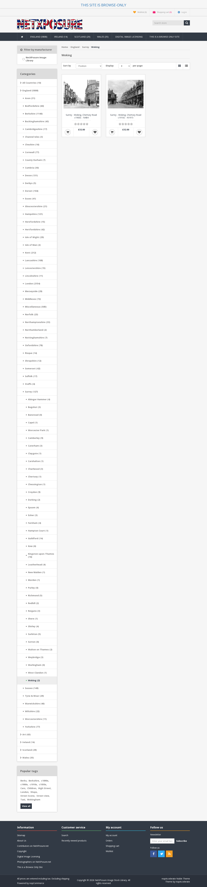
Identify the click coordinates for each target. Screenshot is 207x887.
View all (26, 806)
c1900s (24, 784)
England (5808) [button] (38, 36)
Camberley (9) (35, 438)
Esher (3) (33, 515)
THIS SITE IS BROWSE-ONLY (103, 4)
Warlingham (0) (36, 665)
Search (65, 835)
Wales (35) (28, 757)
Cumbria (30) (32, 167)
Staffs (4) (30, 383)
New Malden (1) (36, 572)
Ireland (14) (28, 742)
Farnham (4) (34, 522)
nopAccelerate (183, 881)
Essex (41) (30, 198)
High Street (44, 788)
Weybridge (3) (35, 657)
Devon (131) (31, 175)
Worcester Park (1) (38, 430)
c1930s (43, 784)
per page (138, 65)
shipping (65, 878)
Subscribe (181, 840)
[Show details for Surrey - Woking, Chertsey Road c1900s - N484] (81, 94)
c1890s (45, 780)
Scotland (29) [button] (82, 36)
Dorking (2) (34, 499)
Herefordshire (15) (35, 221)
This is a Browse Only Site (164, 36)
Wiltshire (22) (32, 711)
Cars (23, 788)
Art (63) (26, 734)
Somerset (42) (32, 368)
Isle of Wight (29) (34, 237)
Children (32, 788)
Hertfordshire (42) (35, 229)
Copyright (22, 851)
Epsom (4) (33, 507)
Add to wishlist (95, 132)
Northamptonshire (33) (37, 322)
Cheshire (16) (32, 144)
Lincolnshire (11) (34, 275)
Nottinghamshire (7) (36, 337)
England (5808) (30, 90)
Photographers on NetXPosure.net (34, 861)
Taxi (23, 799)
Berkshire (34, 780)
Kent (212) (30, 252)
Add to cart (68, 132)
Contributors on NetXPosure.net (33, 845)
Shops (34, 792)
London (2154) (32, 283)
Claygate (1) (34, 453)
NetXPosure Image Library (36, 59)
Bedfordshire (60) (34, 105)
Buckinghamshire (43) (37, 121)
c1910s (34, 784)
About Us (21, 840)
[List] (186, 66)
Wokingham (33, 799)
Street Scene (27, 795)
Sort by (67, 65)
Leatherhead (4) (37, 564)
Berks (23, 780)
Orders (109, 840)
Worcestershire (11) (36, 719)
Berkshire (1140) (34, 113)
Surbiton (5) (34, 634)
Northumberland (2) (36, 329)
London (24, 792)
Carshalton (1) (35, 461)
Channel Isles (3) (34, 136)
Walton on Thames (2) (40, 649)
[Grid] (179, 66)
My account (111, 835)
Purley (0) (33, 587)
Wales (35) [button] (103, 36)
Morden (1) (34, 580)
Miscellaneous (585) (36, 306)
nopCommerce (36, 883)
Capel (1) (33, 422)
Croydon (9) (34, 492)
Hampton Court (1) (38, 530)
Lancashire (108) (34, 260)
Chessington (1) (36, 484)
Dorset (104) (31, 190)
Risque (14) (31, 353)
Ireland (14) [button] (61, 36)
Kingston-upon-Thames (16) (41, 555)
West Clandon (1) (37, 672)
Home (65, 47)
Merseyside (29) (33, 291)
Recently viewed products (74, 840)
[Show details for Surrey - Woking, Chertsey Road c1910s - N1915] (126, 94)
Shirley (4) (33, 626)
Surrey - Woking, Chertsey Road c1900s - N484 (81, 116)
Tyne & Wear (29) (34, 695)
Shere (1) (33, 618)
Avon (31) (30, 98)
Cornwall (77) (32, 152)
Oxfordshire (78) (34, 345)
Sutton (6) (33, 641)
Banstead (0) (35, 414)
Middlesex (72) (33, 299)
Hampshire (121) (34, 214)
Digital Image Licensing (129, 36)
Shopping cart (112, 845)
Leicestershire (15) (35, 268)
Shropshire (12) (33, 360)
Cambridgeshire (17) (36, 129)
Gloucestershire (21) (36, 206)
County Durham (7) (35, 160)
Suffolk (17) (31, 376)
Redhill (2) (33, 603)
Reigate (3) (34, 610)
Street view (43, 795)
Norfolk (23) (31, 314)
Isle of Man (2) (33, 244)
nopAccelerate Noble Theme (176, 878)
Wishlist (109, 851)
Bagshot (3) (34, 407)
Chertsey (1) (34, 476)
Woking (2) (34, 680)
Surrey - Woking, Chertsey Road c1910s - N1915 (125, 116)
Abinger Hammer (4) (39, 399)
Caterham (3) (35, 445)
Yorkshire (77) (32, 726)
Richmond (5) (35, 595)
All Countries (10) (31, 82)
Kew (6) (32, 546)
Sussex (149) (31, 688)
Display (110, 65)
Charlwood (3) (35, 468)
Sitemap (21, 835)
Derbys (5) (30, 183)
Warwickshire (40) (35, 703)
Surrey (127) (31, 391)
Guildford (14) (35, 538)
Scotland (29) (29, 749)
